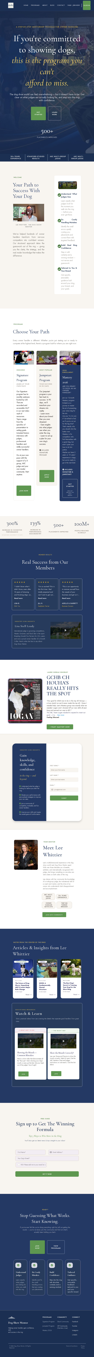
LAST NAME (54, 775)
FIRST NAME (54, 766)
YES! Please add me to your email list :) (33, 1165)
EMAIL (52, 785)
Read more (18, 598)
